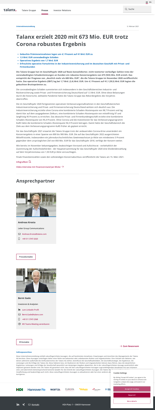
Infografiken (22, 162)
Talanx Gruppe (29, 10)
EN (150, 2)
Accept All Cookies (132, 389)
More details (132, 401)
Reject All (132, 395)
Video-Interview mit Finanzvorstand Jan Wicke (38, 167)
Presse (44, 10)
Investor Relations (62, 10)
